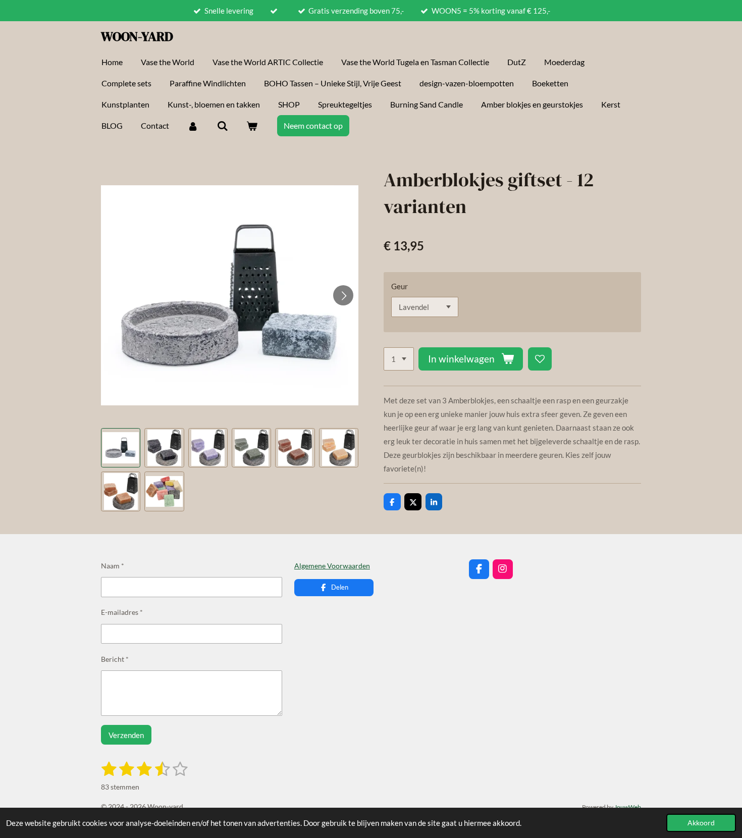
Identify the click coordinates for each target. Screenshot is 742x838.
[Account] (193, 125)
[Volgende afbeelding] (343, 295)
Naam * (112, 565)
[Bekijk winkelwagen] (252, 125)
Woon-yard (137, 36)
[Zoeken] (222, 125)
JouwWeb (627, 806)
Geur (399, 286)
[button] (120, 447)
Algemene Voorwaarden (332, 565)
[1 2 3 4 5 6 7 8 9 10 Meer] (399, 359)
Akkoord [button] (701, 823)
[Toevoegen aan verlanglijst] (540, 359)
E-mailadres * (122, 612)
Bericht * (115, 659)
